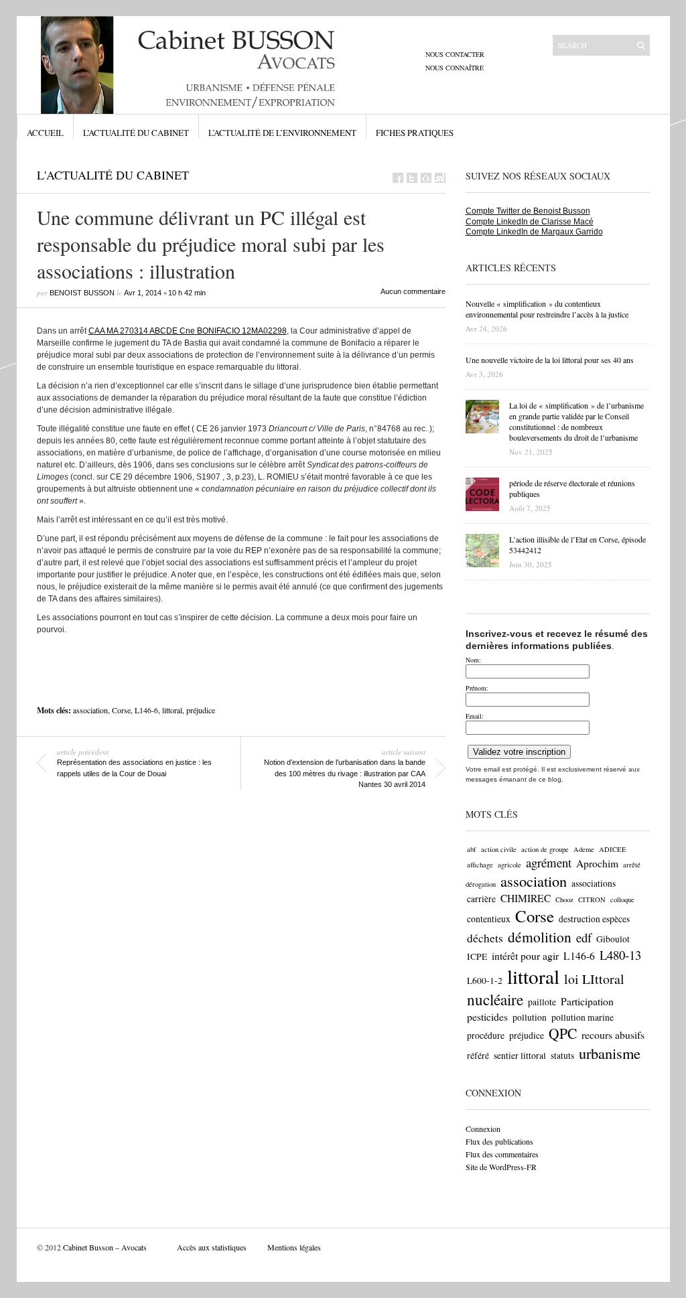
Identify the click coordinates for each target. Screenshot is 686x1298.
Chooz (564, 899)
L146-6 (146, 710)
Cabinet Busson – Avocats (105, 1247)
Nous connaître (454, 67)
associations (593, 883)
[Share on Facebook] (398, 178)
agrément (548, 862)
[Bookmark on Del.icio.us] (426, 178)
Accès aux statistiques (212, 1247)
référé (478, 1056)
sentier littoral (520, 1056)
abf (471, 849)
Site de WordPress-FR (501, 1166)
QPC (563, 1033)
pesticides (487, 1016)
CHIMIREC (525, 898)
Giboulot (613, 939)
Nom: (473, 659)
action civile (499, 849)
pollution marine (582, 1017)
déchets (485, 938)
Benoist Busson (82, 293)
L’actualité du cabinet (136, 133)
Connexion (483, 1128)
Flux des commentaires (502, 1154)
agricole (509, 864)
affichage (480, 864)
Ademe (583, 849)
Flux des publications (499, 1141)
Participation (587, 1001)
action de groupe (545, 849)
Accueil (45, 133)
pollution (529, 1017)
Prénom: (477, 688)
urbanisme (609, 1053)
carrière (481, 899)
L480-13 (620, 954)
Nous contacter (454, 54)
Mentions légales (294, 1247)
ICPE (477, 956)
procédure (485, 1035)
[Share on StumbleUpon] (440, 178)
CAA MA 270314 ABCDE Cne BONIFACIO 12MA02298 (187, 331)
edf (584, 937)
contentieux (488, 919)
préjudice (200, 710)
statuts (562, 1056)
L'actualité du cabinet (113, 175)
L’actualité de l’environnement (282, 133)
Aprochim (597, 863)
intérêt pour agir (525, 955)
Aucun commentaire (413, 291)
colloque (622, 899)
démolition (539, 936)
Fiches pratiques (415, 133)
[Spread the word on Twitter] (412, 178)
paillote (542, 1002)
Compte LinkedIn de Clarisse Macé (530, 221)
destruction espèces (594, 919)
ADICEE (612, 849)
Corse (121, 710)
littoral (172, 710)
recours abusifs (612, 1034)
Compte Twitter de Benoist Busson (528, 211)
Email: (475, 716)
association (90, 710)
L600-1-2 (484, 981)
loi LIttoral (594, 979)
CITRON (592, 899)
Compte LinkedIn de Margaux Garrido (534, 231)
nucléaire (495, 999)
